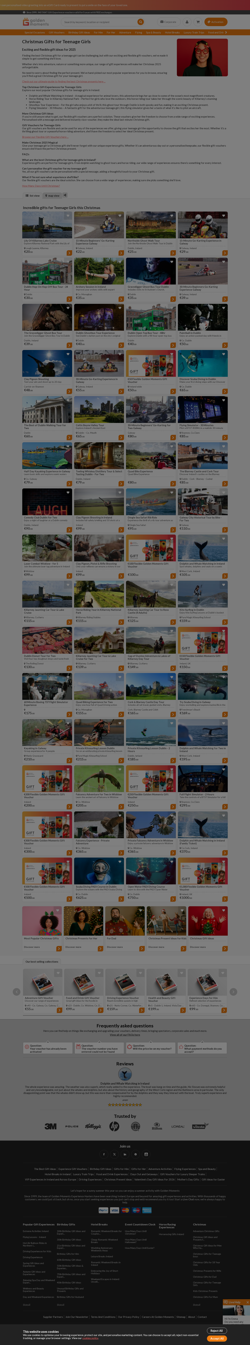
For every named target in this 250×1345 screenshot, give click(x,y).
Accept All (217, 1338)
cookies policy (90, 1338)
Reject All (217, 1330)
